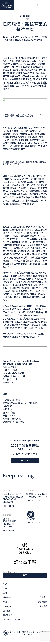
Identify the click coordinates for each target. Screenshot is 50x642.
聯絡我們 (43, 597)
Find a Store (25, 460)
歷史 (5, 584)
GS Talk (6, 610)
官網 (5, 601)
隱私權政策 (42, 601)
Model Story (25, 19)
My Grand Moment (11, 619)
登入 (38, 5)
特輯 (5, 588)
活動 (5, 592)
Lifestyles (7, 606)
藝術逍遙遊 (7, 615)
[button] (45, 114)
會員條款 (43, 606)
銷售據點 (7, 597)
